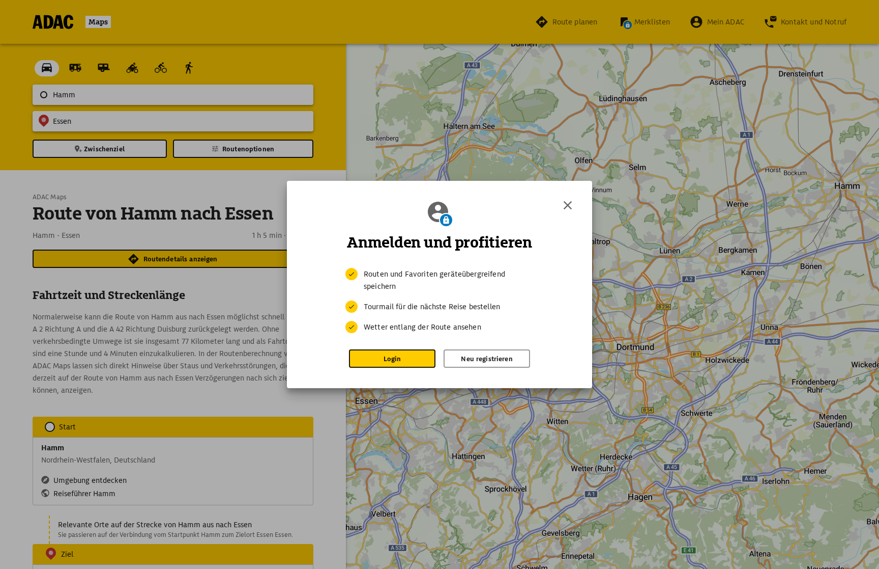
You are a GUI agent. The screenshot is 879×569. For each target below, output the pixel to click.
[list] (439, 300)
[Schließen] (567, 205)
